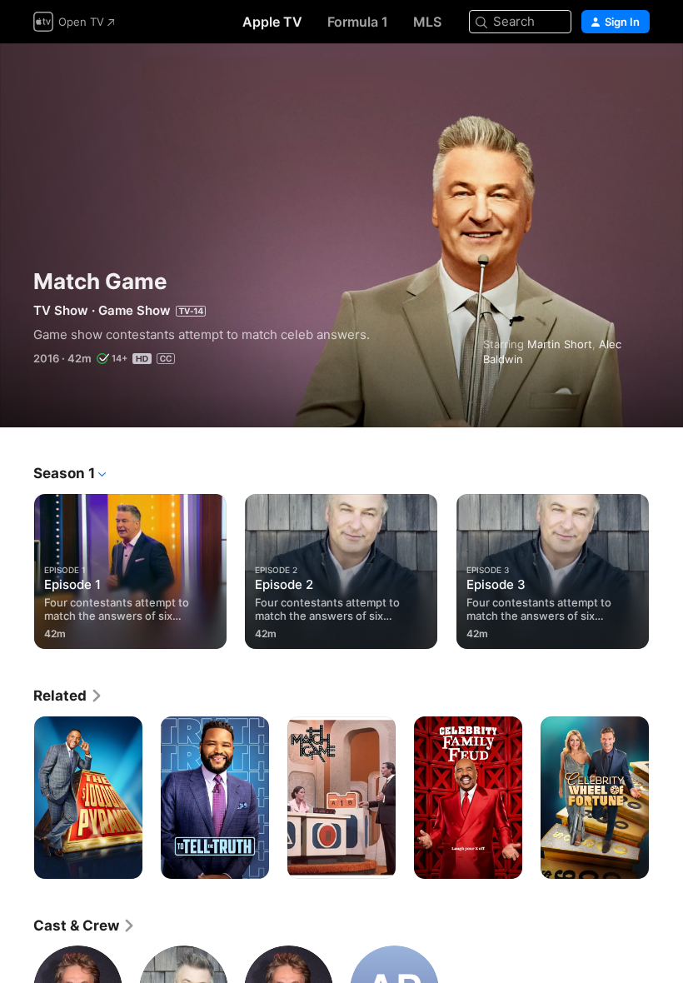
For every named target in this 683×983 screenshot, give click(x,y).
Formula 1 (357, 21)
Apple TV (272, 21)
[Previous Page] (16, 568)
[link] (68, 695)
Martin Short (559, 344)
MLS (427, 21)
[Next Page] (666, 568)
